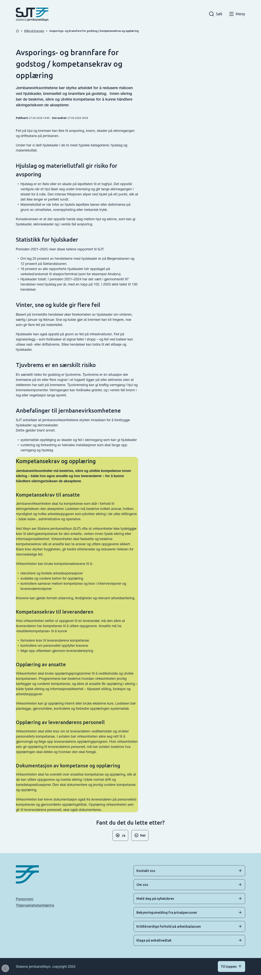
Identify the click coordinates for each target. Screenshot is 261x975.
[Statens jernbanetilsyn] (32, 14)
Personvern (24, 899)
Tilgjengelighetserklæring (35, 905)
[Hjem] (17, 31)
